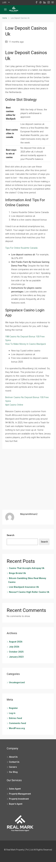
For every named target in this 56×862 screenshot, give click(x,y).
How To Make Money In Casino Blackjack (25, 344)
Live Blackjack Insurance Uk (24, 587)
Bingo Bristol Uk (17, 573)
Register (13, 708)
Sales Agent (15, 789)
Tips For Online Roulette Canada (21, 248)
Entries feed (15, 718)
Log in (12, 713)
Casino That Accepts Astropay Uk (26, 568)
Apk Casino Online (14, 404)
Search (10, 535)
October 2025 (16, 651)
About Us (13, 757)
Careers (13, 767)
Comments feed (17, 723)
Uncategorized (17, 682)
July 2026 (14, 646)
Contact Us (14, 762)
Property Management (20, 794)
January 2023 (16, 656)
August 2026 (15, 641)
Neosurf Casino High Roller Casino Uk (29, 592)
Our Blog (13, 772)
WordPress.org (17, 728)
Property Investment (19, 799)
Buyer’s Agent (15, 804)
